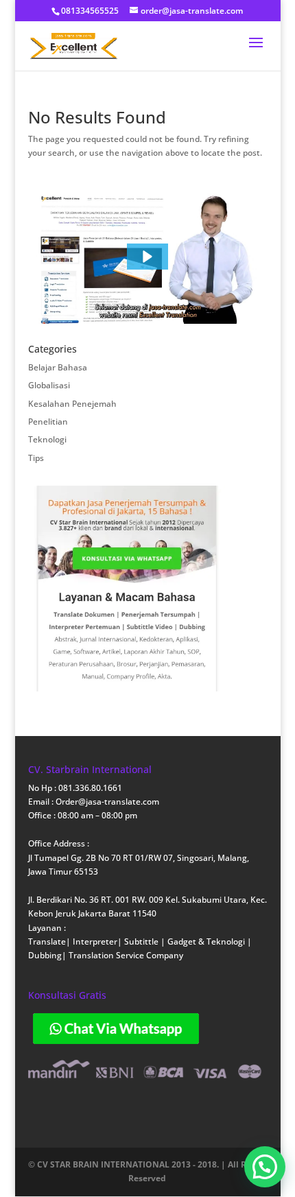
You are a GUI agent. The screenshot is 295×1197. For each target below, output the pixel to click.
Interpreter (95, 941)
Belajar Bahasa (57, 367)
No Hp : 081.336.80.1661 (75, 788)
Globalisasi (49, 385)
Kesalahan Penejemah (72, 404)
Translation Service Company (126, 955)
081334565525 (90, 10)
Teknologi (47, 439)
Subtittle (142, 941)
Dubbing (45, 955)
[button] (147, 257)
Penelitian (48, 421)
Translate (47, 941)
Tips (36, 458)
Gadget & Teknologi (207, 941)
